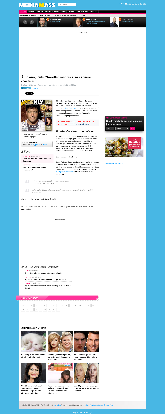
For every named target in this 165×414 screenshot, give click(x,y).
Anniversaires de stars (77, 12)
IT (138, 4)
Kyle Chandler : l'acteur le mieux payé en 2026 (45, 279)
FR (130, 4)
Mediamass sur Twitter (114, 163)
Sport (63, 12)
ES (133, 4)
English (35, 88)
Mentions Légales (96, 405)
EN (126, 4)
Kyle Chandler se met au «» (44, 273)
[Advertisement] (82, 52)
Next (32, 22)
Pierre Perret (91, 19)
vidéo (45, 145)
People (31, 12)
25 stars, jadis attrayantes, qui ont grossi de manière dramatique (59, 357)
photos (37, 145)
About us (58, 405)
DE (136, 4)
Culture (39, 12)
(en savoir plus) (82, 124)
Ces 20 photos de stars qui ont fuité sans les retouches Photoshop (86, 388)
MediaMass (23, 15)
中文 (144, 4)
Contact (94, 12)
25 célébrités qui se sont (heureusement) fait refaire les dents (85, 357)
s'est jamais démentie (65, 172)
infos (32, 145)
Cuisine (55, 12)
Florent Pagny (55, 19)
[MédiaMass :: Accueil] (37, 5)
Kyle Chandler (45, 15)
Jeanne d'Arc (108, 405)
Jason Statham (128, 19)
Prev (25, 22)
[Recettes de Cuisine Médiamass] (124, 159)
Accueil (22, 12)
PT (141, 4)
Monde (48, 12)
